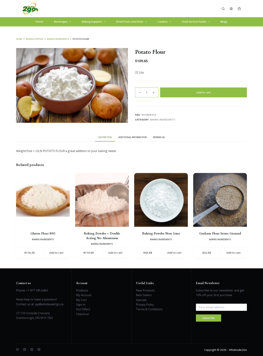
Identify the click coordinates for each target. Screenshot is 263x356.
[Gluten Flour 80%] (43, 200)
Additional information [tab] (132, 137)
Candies (162, 21)
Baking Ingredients (162, 119)
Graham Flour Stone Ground (220, 233)
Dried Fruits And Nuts (129, 21)
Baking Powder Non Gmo (161, 233)
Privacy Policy (145, 305)
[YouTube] (39, 349)
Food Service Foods (194, 21)
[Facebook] (17, 349)
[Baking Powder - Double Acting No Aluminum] (102, 200)
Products (82, 290)
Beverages (61, 21)
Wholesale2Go (238, 350)
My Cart (81, 300)
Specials (141, 300)
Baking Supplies (92, 21)
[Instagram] (31, 349)
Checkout (82, 314)
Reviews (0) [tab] (159, 137)
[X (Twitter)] (24, 349)
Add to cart (203, 92)
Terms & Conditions (149, 309)
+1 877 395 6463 (37, 290)
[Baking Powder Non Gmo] (161, 200)
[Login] (231, 8)
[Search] (223, 8)
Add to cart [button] (56, 252)
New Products (145, 290)
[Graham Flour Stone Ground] (220, 200)
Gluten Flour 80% (42, 233)
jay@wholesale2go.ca (49, 304)
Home (39, 21)
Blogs (223, 21)
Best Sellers (144, 295)
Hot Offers (83, 309)
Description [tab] (105, 137)
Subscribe (208, 318)
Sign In (80, 305)
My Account (84, 295)
